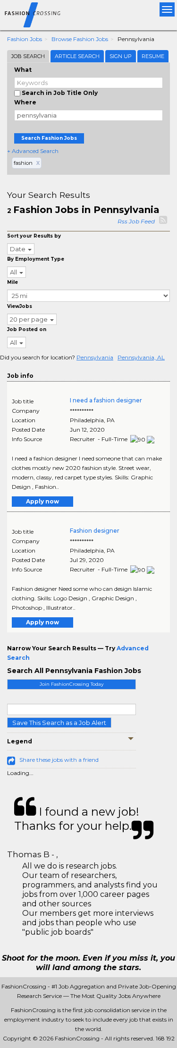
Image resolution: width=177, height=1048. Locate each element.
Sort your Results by (34, 236)
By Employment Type (35, 259)
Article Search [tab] (77, 56)
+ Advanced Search (33, 150)
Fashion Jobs (24, 39)
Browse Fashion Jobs (79, 39)
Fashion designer (94, 530)
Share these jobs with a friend (59, 759)
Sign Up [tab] (121, 56)
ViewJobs (19, 306)
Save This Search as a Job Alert (59, 722)
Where (25, 102)
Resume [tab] (153, 56)
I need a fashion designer (106, 400)
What (23, 69)
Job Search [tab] (28, 56)
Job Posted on (26, 329)
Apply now (42, 501)
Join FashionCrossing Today (71, 684)
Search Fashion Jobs (49, 138)
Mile (12, 282)
